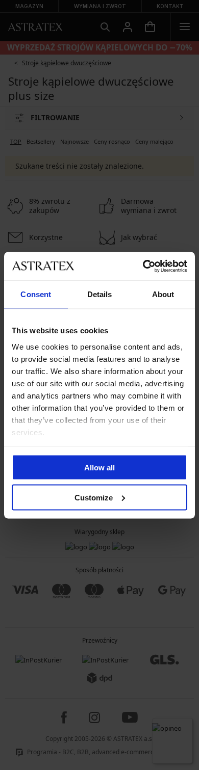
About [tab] (163, 294)
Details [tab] (99, 294)
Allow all (99, 467)
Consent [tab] (35, 294)
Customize (93, 497)
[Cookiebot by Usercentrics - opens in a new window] (143, 266)
